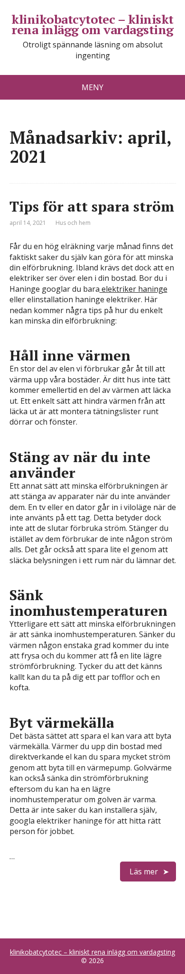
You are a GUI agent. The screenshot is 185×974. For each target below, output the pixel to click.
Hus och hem (73, 223)
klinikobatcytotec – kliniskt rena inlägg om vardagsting (92, 24)
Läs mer (144, 871)
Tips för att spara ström (91, 206)
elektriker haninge (133, 289)
